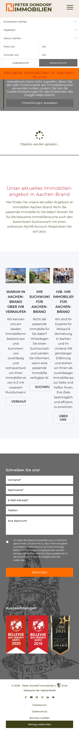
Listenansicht (20, 62)
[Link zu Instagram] (42, 697)
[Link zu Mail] (53, 697)
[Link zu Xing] (37, 697)
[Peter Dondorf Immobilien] (33, 7)
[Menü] (68, 7)
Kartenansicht (58, 62)
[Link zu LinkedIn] (48, 697)
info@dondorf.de (50, 556)
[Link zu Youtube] (31, 697)
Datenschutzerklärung (39, 540)
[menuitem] (68, 7)
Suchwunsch (42, 387)
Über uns (63, 417)
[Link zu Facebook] (25, 697)
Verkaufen (18, 401)
